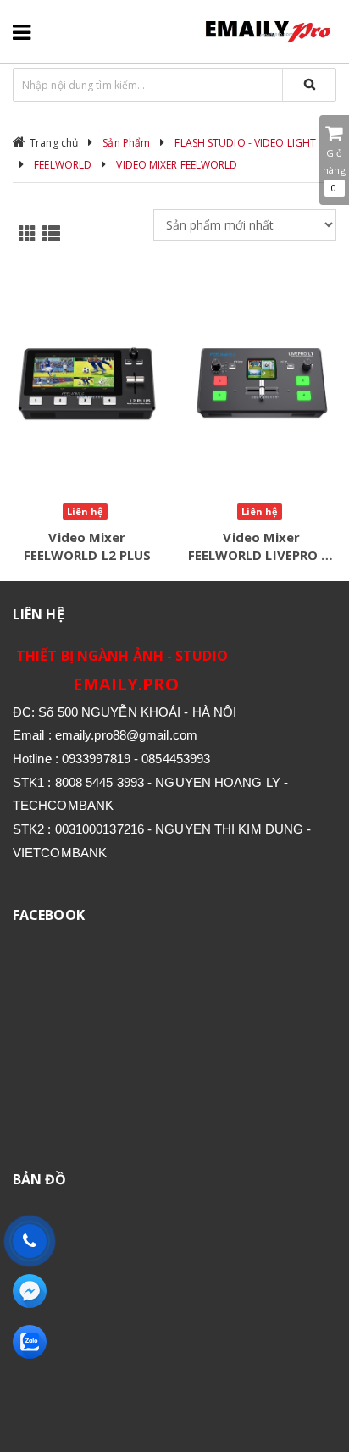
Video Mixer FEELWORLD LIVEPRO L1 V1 (262, 555)
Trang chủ (54, 143)
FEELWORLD (62, 165)
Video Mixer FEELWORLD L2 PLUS (88, 546)
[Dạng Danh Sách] (48, 232)
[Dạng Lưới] (24, 232)
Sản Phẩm (126, 143)
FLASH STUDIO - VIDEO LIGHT (245, 143)
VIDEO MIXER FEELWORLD (176, 165)
